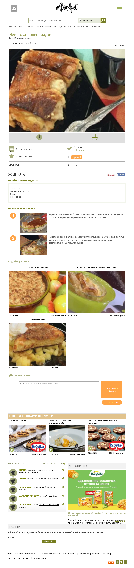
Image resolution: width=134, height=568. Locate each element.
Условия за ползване (50, 553)
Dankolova (25, 487)
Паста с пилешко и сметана (37, 471)
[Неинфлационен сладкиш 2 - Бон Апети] (33, 245)
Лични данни (69, 553)
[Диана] (13, 473)
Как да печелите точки (18, 558)
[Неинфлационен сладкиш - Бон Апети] (33, 223)
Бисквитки (84, 553)
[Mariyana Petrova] (13, 499)
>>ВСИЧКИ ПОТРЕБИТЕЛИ (51, 464)
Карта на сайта (38, 558)
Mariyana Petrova (29, 496)
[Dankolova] (13, 490)
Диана (22, 470)
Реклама (96, 553)
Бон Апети (30, 43)
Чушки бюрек (52, 496)
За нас (106, 553)
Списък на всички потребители (22, 553)
